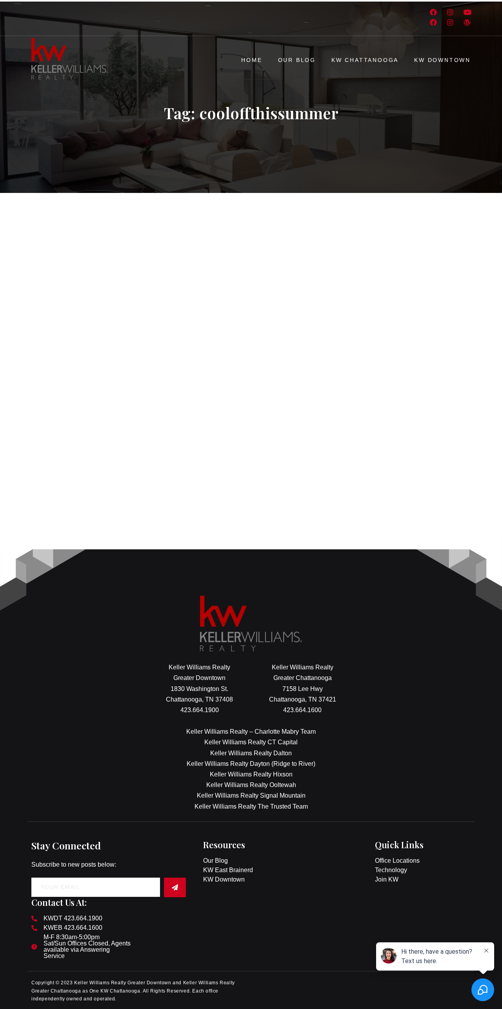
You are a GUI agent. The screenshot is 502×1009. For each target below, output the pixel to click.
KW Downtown (442, 60)
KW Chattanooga (364, 60)
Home (251, 60)
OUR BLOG (297, 60)
